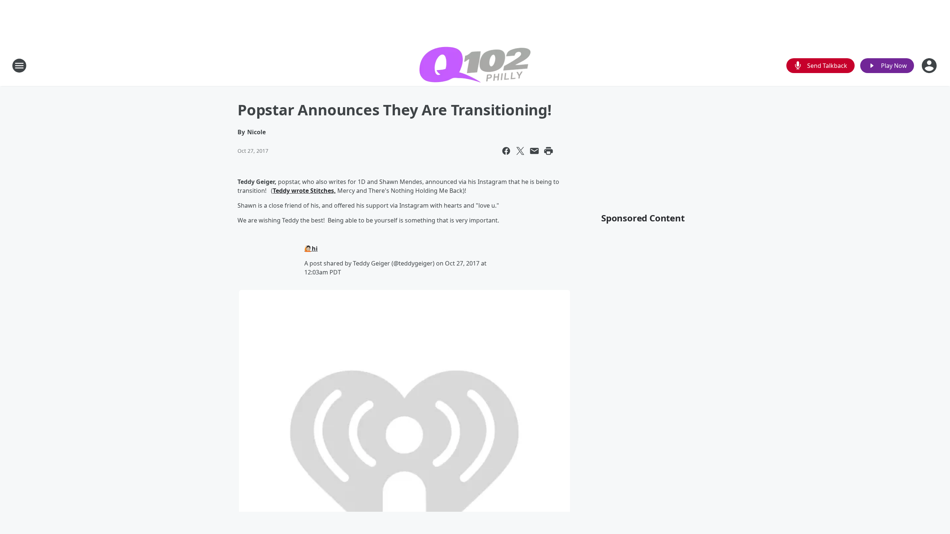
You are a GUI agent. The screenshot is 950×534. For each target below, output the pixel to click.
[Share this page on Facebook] (506, 151)
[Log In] (930, 65)
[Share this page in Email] (534, 151)
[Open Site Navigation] (19, 65)
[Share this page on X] (520, 151)
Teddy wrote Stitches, (304, 191)
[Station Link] (475, 66)
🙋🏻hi (311, 248)
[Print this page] (548, 151)
